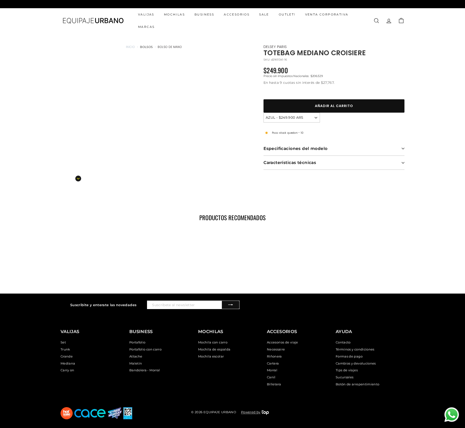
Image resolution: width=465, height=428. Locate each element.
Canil (271, 377)
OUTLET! (287, 14)
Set (63, 342)
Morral (272, 370)
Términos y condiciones (355, 349)
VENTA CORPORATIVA (327, 14)
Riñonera (274, 356)
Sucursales (345, 377)
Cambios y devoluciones (356, 363)
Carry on (67, 370)
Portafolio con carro (145, 349)
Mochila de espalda (214, 349)
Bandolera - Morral (144, 370)
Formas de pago (349, 356)
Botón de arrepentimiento (357, 384)
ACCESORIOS (236, 14)
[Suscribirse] (230, 305)
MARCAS (146, 27)
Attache (135, 356)
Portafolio (137, 342)
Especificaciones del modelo (295, 148)
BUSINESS (204, 14)
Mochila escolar (211, 356)
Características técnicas (290, 162)
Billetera (274, 384)
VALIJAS (146, 14)
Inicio (130, 47)
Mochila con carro (212, 342)
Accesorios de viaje (282, 342)
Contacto (343, 342)
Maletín (135, 363)
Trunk (65, 349)
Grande (67, 356)
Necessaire (276, 349)
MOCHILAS (174, 14)
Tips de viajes (347, 370)
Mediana (68, 363)
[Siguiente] (78, 178)
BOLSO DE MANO (170, 47)
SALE (264, 14)
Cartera (273, 363)
